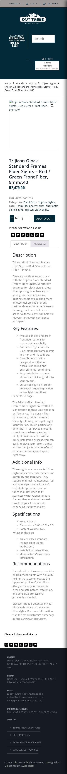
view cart (47, 65)
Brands (20, 83)
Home (8, 83)
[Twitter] (18, 235)
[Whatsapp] (32, 235)
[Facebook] (13, 235)
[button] (18, 60)
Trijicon (32, 83)
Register (52, 3)
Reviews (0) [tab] (39, 243)
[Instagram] (27, 235)
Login (32, 3)
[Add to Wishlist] (12, 218)
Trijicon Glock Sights (37, 209)
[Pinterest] (23, 235)
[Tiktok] (37, 235)
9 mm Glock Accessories (30, 206)
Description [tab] (21, 243)
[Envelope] (42, 235)
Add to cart (44, 218)
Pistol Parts (30, 202)
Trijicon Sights (48, 83)
